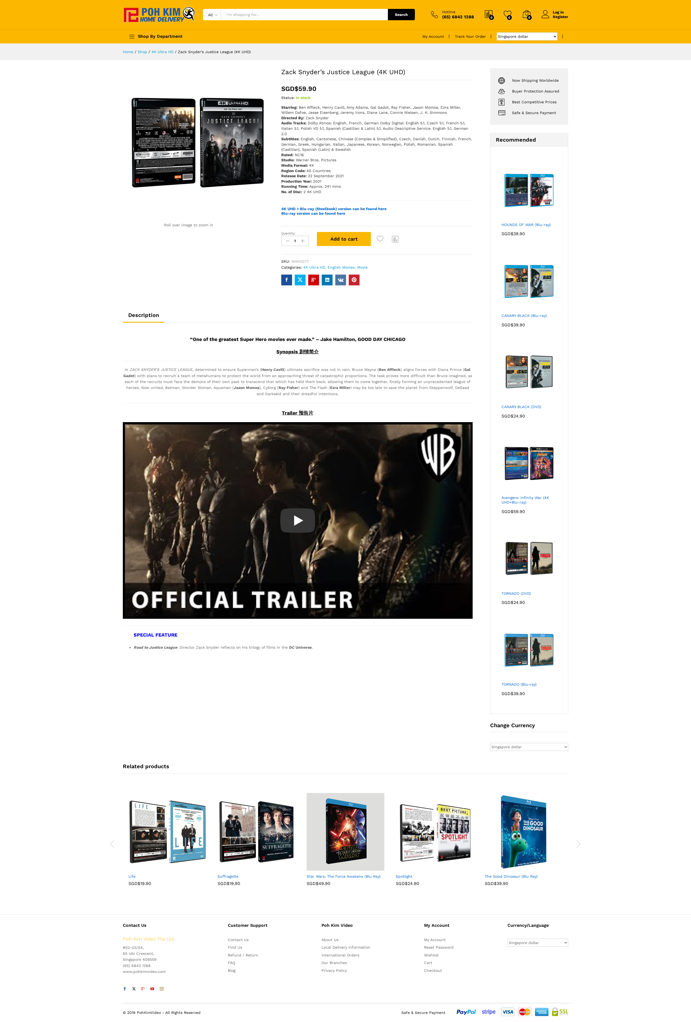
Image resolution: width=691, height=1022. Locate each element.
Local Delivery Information (345, 947)
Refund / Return (243, 955)
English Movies (341, 267)
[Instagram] (162, 989)
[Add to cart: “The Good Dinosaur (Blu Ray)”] (505, 867)
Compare (395, 239)
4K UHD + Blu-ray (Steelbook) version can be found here (334, 209)
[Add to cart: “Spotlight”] (416, 867)
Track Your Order (470, 36)
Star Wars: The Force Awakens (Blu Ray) (344, 876)
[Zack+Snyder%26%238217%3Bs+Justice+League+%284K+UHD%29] (300, 280)
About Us (329, 940)
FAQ (231, 963)
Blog (231, 970)
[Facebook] (124, 989)
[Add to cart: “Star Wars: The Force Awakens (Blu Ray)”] (326, 867)
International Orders (340, 955)
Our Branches (334, 963)
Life (132, 876)
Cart (428, 963)
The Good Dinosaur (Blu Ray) (511, 876)
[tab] (143, 317)
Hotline (448, 12)
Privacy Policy (334, 970)
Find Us (235, 947)
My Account (433, 36)
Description (143, 315)
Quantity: (288, 233)
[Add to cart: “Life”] (148, 867)
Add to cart (344, 239)
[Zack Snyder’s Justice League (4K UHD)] (286, 280)
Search (401, 14)
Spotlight (404, 876)
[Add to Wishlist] (380, 239)
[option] (167, 843)
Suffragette (228, 876)
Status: (287, 97)
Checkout (433, 970)
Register (560, 17)
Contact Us (238, 940)
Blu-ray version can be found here (313, 213)
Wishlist (431, 955)
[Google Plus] (143, 989)
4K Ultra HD (314, 267)
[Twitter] (133, 989)
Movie (362, 267)
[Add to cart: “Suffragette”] (237, 867)
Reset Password (438, 947)
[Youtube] (152, 989)
